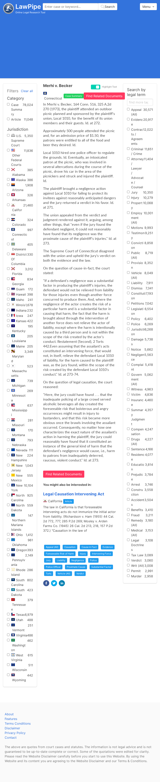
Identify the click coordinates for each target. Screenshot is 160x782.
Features (11, 719)
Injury (83, 553)
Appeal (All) (52, 547)
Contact (11, 737)
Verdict (80, 573)
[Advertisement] (80, 46)
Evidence (108, 547)
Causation (70, 547)
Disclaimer (12, 728)
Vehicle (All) (63, 573)
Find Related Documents (104, 96)
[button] (46, 583)
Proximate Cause (76, 566)
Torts (48, 573)
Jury (48, 560)
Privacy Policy (15, 733)
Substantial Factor (101, 566)
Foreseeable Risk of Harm (60, 553)
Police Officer (53, 566)
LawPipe (28, 6)
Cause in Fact (89, 547)
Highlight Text (109, 86)
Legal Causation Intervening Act (73, 494)
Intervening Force (101, 553)
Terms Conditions (18, 723)
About (9, 714)
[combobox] (80, 6)
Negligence (77, 560)
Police (93, 560)
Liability (61, 560)
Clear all (27, 91)
